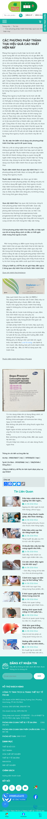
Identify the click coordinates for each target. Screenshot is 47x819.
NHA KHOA (6, 762)
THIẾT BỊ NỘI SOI (8, 747)
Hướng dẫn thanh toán (11, 776)
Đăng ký (29, 15)
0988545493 (16, 796)
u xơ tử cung (27, 343)
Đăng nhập (39, 15)
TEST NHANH (7, 750)
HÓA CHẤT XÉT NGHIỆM (11, 754)
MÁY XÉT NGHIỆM (9, 765)
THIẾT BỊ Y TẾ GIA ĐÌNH (11, 758)
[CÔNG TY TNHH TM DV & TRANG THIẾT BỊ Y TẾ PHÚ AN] (23, 7)
